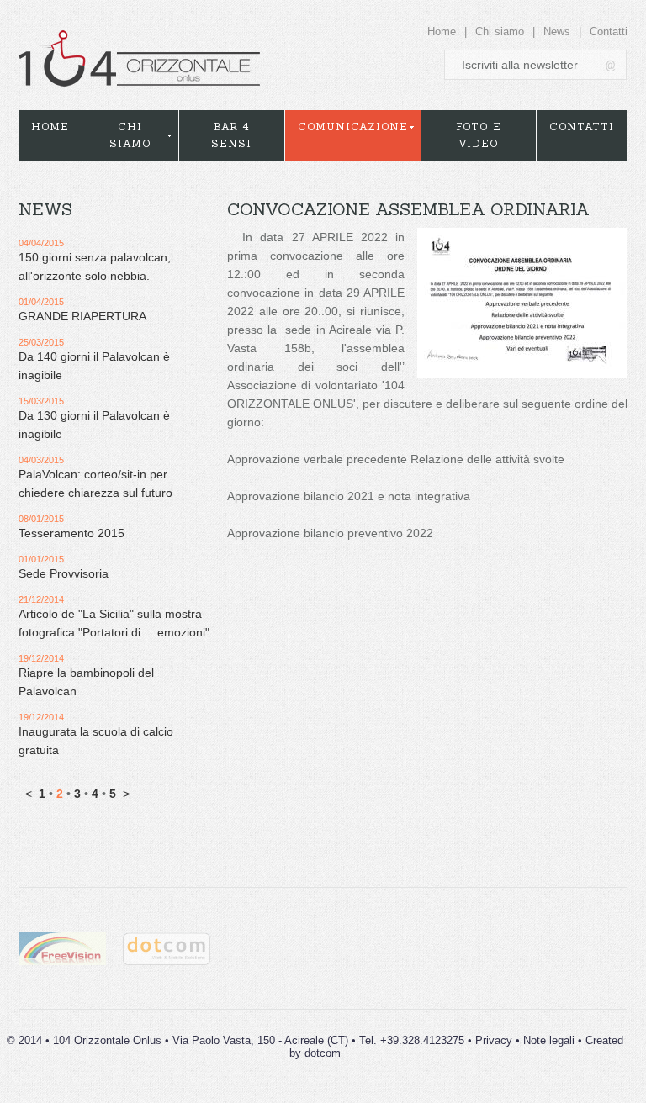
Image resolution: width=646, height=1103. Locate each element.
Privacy (493, 1040)
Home (441, 31)
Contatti (608, 31)
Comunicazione (353, 126)
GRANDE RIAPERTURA (82, 316)
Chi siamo (499, 31)
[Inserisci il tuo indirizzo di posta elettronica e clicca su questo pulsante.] (612, 65)
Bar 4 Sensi (231, 135)
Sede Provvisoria (64, 573)
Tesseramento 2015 (71, 533)
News (556, 31)
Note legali (549, 1040)
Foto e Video (478, 135)
